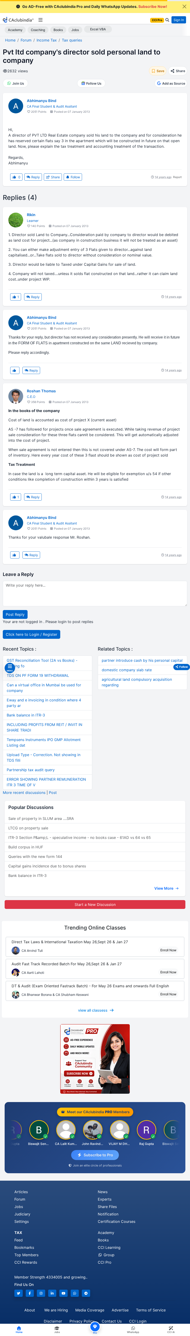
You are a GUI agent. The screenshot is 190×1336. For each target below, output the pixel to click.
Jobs (75, 30)
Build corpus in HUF (25, 847)
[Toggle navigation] (40, 19)
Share (55, 177)
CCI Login (137, 1321)
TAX (18, 1232)
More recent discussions (24, 792)
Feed (18, 1240)
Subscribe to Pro (98, 1155)
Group (108, 1255)
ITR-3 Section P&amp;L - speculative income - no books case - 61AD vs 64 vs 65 (79, 837)
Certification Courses (116, 1221)
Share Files (107, 1206)
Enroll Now (168, 950)
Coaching (38, 30)
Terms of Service (151, 1310)
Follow (75, 177)
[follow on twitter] (18, 1293)
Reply (35, 177)
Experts (104, 1199)
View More (164, 888)
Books (58, 30)
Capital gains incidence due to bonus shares (47, 866)
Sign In (179, 20)
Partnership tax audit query (31, 769)
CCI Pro (104, 1262)
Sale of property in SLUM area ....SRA (41, 818)
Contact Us (112, 1321)
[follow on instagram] (41, 1293)
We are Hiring (56, 1310)
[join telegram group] (86, 1293)
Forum (19, 1199)
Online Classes (95, 927)
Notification (108, 1214)
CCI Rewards (25, 1262)
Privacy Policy (82, 1321)
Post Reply (15, 614)
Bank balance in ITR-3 (26, 715)
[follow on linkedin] (52, 1293)
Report (177, 177)
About (29, 1310)
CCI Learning (109, 1247)
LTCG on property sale (28, 828)
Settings (21, 1221)
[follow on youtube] (63, 1293)
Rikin (31, 214)
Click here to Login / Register (31, 634)
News (103, 1191)
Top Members (26, 1255)
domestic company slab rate (127, 670)
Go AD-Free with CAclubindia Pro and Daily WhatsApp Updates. (94, 6)
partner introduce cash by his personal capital (142, 660)
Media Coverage (89, 1310)
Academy (15, 30)
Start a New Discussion (95, 904)
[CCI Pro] (95, 1059)
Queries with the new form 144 (35, 856)
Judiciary (22, 1214)
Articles (21, 1191)
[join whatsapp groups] (75, 1293)
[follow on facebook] (30, 1293)
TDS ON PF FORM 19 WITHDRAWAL (38, 675)
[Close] (184, 6)
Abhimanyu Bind (41, 100)
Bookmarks (24, 1247)
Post (53, 792)
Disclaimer (53, 1321)
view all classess (93, 1010)
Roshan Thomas (41, 391)
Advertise (120, 1310)
